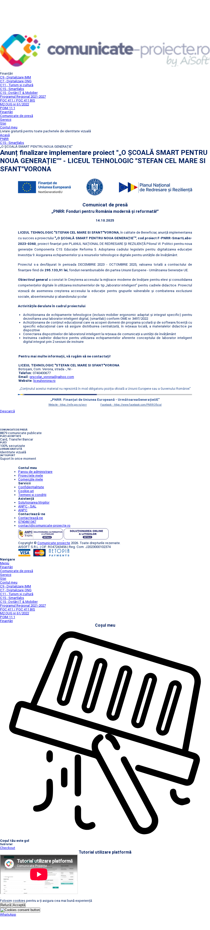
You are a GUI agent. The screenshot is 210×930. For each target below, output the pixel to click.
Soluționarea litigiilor (33, 502)
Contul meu (8, 127)
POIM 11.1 (7, 108)
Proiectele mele (30, 475)
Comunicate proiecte (53, 543)
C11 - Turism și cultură (16, 85)
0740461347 (27, 522)
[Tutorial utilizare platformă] (0, 70)
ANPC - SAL (27, 506)
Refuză (6, 905)
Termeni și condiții (32, 495)
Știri (3, 123)
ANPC (22, 510)
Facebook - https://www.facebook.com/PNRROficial (131, 404)
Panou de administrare (35, 472)
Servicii (5, 120)
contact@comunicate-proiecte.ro (44, 525)
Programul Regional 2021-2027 (23, 96)
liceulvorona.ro (44, 381)
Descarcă (7, 411)
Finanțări (6, 112)
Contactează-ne (30, 518)
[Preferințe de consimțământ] (20, 910)
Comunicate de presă (16, 116)
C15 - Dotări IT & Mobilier (19, 93)
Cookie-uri (26, 491)
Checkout (7, 848)
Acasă (5, 135)
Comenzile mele (30, 479)
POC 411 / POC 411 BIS (17, 100)
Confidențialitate (31, 487)
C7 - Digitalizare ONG (16, 81)
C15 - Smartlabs (12, 89)
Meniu (4, 563)
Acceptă (19, 905)
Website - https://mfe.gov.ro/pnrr (67, 404)
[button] (8, 914)
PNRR (4, 139)
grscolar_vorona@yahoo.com (51, 377)
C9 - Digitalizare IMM (15, 77)
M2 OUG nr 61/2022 (14, 104)
